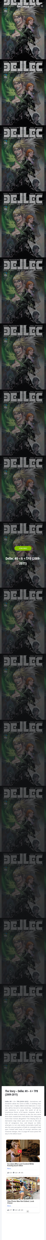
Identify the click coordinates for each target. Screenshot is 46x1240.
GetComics (23, 6)
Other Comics (23, 548)
